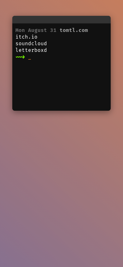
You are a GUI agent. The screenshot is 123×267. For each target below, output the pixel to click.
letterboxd (31, 50)
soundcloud (31, 43)
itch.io (26, 37)
